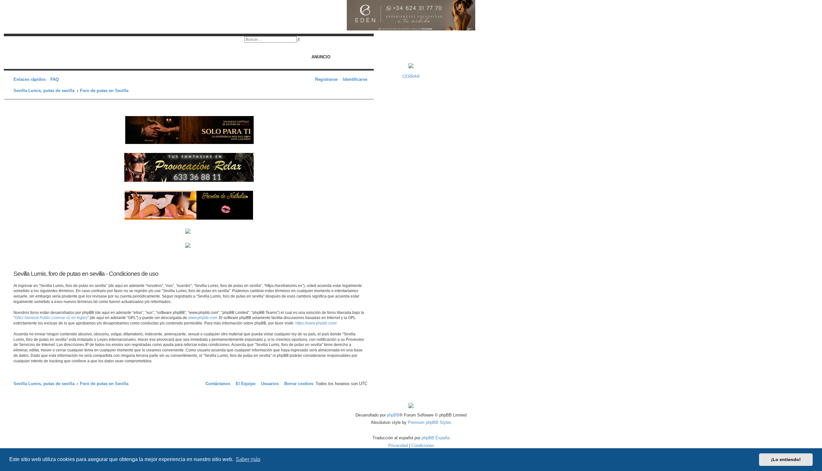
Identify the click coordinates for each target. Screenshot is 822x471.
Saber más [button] (248, 459)
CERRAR (411, 76)
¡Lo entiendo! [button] (786, 459)
